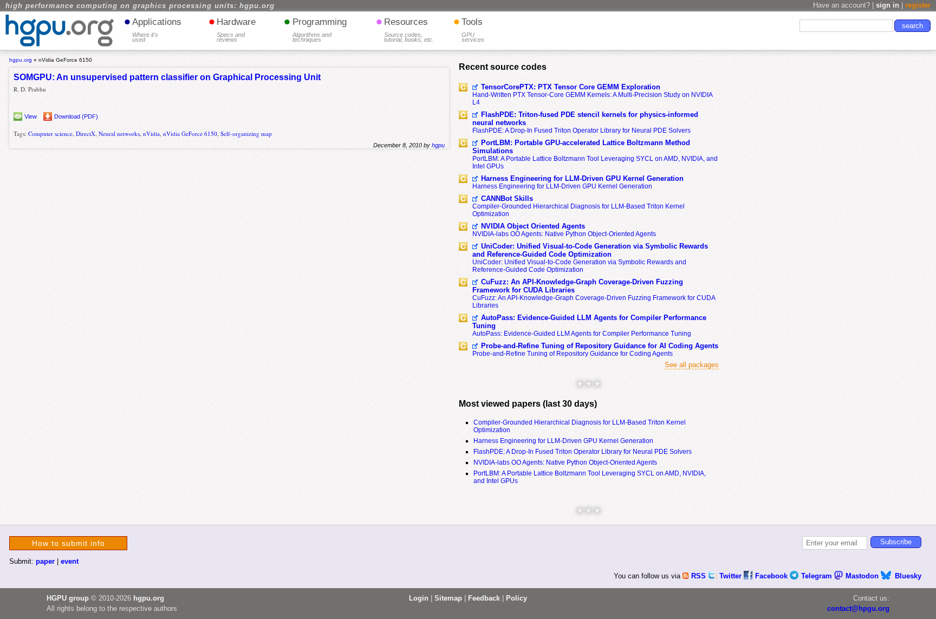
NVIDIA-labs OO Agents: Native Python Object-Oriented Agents (564, 234)
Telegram (817, 576)
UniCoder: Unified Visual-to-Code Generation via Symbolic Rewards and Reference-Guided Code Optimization (590, 250)
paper (45, 561)
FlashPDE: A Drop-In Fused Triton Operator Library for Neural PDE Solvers (581, 130)
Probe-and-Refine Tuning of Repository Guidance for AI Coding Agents (599, 346)
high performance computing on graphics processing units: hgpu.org (140, 6)
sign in (887, 5)
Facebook (772, 576)
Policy (516, 598)
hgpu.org (20, 60)
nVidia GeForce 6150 (190, 133)
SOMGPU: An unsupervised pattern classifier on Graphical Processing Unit (167, 77)
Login (418, 598)
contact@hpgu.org (858, 608)
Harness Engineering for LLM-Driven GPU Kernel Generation (582, 178)
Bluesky (908, 576)
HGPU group (68, 598)
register (918, 5)
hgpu (438, 145)
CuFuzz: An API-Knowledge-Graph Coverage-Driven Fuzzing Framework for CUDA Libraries (577, 286)
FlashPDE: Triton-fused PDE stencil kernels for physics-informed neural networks (585, 118)
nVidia (151, 133)
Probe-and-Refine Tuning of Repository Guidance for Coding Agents (572, 353)
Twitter (731, 576)
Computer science (50, 133)
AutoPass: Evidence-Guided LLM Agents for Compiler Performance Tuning (589, 322)
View (30, 116)
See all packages (692, 365)
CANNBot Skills (507, 198)
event (70, 561)
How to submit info (68, 543)
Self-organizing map (246, 133)
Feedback (484, 598)
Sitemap (448, 598)
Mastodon (863, 576)
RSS (699, 576)
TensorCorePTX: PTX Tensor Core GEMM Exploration (570, 87)
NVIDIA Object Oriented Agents (533, 226)
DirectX (85, 133)
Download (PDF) (76, 116)
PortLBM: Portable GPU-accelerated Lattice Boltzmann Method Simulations (581, 147)
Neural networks (119, 133)
